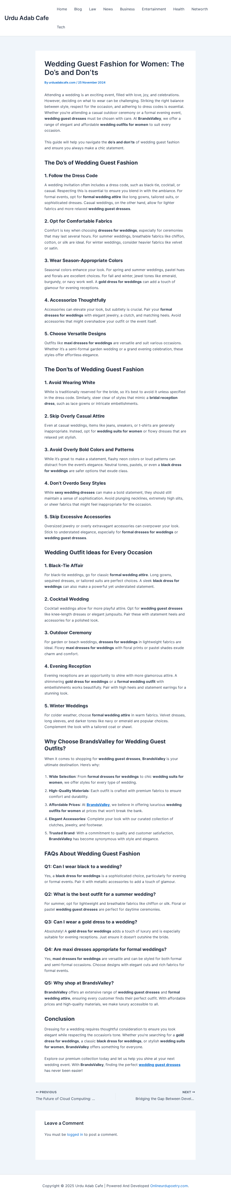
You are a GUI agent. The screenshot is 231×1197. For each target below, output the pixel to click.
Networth (200, 9)
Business (127, 9)
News (108, 9)
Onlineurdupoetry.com (169, 1185)
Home (62, 9)
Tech (61, 27)
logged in (75, 1134)
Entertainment (154, 9)
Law (92, 9)
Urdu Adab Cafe (27, 17)
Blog (78, 9)
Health (178, 9)
